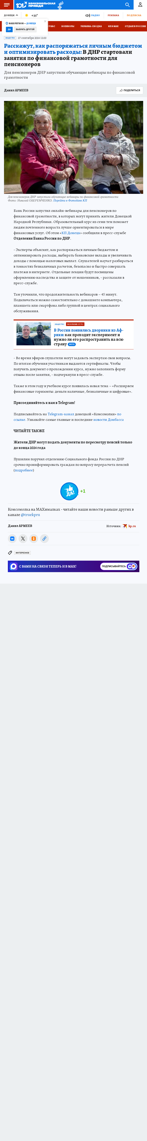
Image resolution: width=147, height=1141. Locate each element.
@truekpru (30, 515)
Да (9, 29)
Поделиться (132, 90)
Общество (10, 38)
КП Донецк (70, 232)
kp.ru (132, 526)
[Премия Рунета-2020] (59, 5)
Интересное (22, 553)
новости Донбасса (108, 419)
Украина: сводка (91, 26)
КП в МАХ (113, 26)
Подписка (134, 15)
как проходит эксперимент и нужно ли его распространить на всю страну (88, 337)
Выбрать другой (25, 29)
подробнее (24, 470)
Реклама (113, 15)
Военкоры (67, 26)
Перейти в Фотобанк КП (70, 200)
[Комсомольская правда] (35, 4)
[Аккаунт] (140, 5)
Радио (95, 15)
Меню (6, 5)
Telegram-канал (61, 414)
